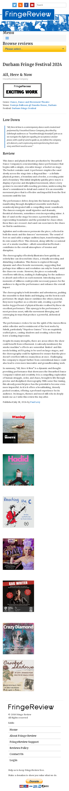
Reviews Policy (19, 748)
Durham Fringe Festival (24, 108)
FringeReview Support (24, 742)
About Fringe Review (23, 735)
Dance (13, 102)
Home (13, 729)
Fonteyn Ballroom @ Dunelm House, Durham (33, 105)
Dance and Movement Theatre (33, 102)
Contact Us (16, 754)
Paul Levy (35, 402)
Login (13, 760)
